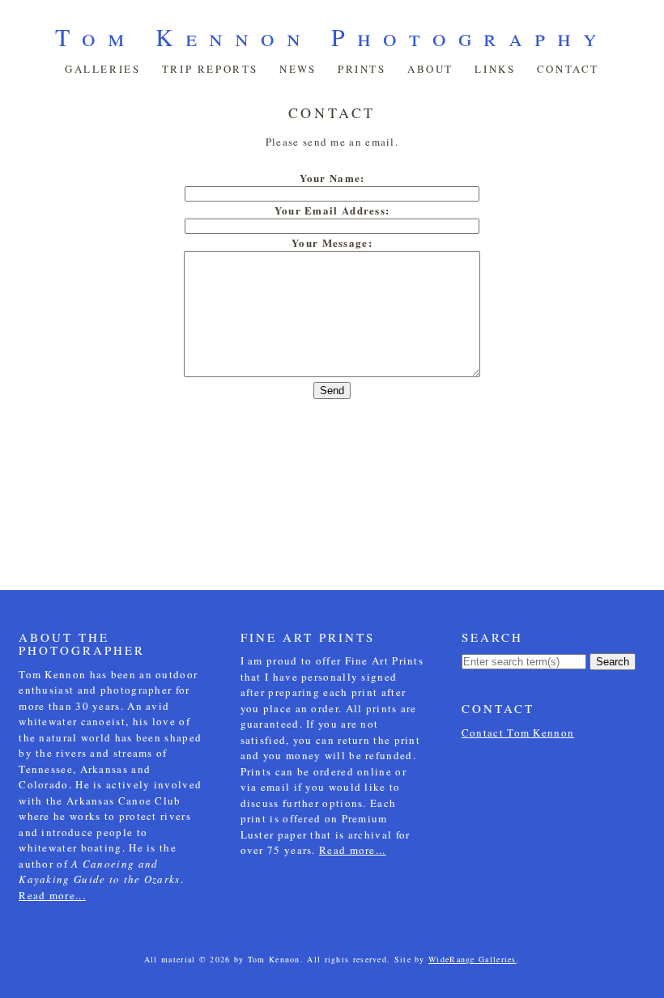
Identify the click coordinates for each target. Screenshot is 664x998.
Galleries (102, 69)
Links (495, 69)
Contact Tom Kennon (518, 732)
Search (612, 662)
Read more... (52, 895)
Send (332, 390)
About (430, 69)
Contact (568, 69)
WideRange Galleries (472, 959)
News (297, 69)
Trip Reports (210, 69)
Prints (362, 69)
